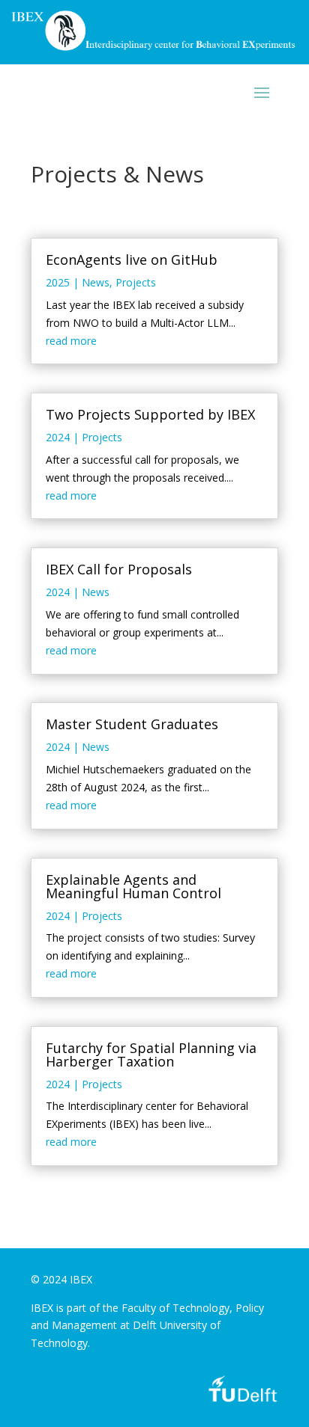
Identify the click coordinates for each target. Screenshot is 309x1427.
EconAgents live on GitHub (132, 259)
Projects (136, 282)
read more (71, 341)
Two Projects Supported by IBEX (150, 414)
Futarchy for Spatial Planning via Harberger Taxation (151, 1054)
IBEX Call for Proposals (119, 569)
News (96, 282)
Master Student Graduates (132, 724)
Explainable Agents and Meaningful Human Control (133, 886)
